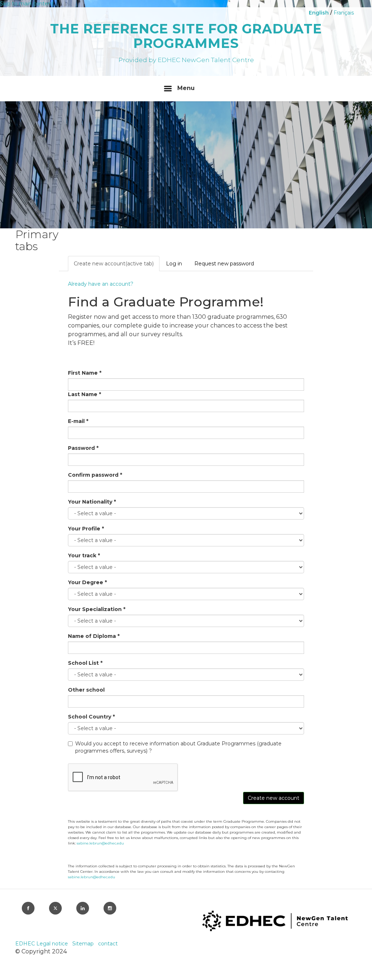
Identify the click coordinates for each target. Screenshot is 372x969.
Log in (174, 263)
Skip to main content (26, 3)
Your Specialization (96, 609)
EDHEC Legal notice (42, 943)
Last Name (84, 394)
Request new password (224, 263)
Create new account (114, 263)
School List (85, 663)
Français (343, 12)
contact (108, 943)
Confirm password (95, 475)
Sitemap (83, 943)
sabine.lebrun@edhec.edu (100, 843)
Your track (84, 555)
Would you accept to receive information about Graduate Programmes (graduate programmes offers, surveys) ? (178, 747)
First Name (84, 373)
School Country (91, 716)
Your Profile (86, 528)
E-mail (78, 421)
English (319, 12)
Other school (86, 690)
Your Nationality (92, 501)
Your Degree (87, 582)
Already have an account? (100, 284)
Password (83, 448)
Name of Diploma (94, 636)
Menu (186, 88)
